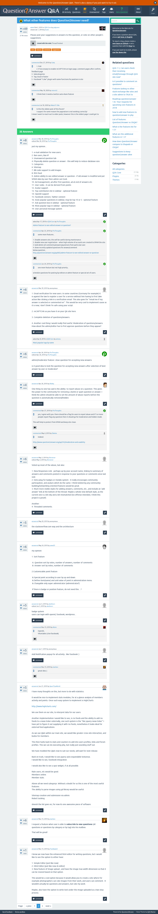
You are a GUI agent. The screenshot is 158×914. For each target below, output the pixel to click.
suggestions (56, 49)
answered (35, 139)
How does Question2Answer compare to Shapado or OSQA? (124, 144)
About (138, 12)
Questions (76, 12)
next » (48, 906)
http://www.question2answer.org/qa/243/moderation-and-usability (59, 442)
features (39, 49)
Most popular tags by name (43, 343)
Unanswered (94, 12)
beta (32, 49)
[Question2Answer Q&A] (31, 10)
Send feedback (7, 912)
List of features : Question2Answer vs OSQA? (124, 120)
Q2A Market (151, 912)
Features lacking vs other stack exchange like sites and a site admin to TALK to (125, 91)
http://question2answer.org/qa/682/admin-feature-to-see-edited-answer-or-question (66, 253)
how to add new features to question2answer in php (124, 113)
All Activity (66, 12)
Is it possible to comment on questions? (124, 82)
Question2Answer (119, 31)
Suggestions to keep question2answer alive (122, 153)
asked (32, 27)
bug (130, 46)
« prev (28, 906)
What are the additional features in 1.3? (122, 135)
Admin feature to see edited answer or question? (52, 225)
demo (89, 3)
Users (111, 12)
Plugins (115, 176)
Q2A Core (47, 27)
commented (36, 62)
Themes (115, 180)
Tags (104, 12)
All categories (118, 169)
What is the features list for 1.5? (124, 128)
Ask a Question (122, 12)
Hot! (85, 12)
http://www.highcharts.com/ (44, 706)
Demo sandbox (20, 912)
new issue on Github (120, 43)
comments (47, 49)
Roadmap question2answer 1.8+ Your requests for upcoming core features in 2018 (124, 103)
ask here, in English (125, 37)
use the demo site (119, 52)
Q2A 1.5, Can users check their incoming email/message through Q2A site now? (125, 72)
